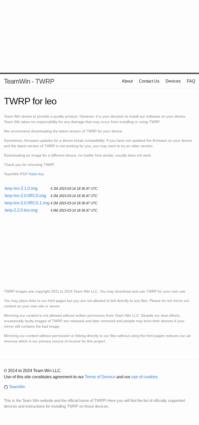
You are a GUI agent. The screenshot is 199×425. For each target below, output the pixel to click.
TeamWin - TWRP (29, 81)
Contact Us (149, 81)
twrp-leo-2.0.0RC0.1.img (27, 203)
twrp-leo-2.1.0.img (21, 188)
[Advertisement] (99, 36)
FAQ (191, 81)
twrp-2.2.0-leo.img (21, 210)
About (127, 81)
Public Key (36, 174)
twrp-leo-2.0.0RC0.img (25, 195)
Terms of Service (100, 377)
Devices (173, 81)
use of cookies (144, 377)
